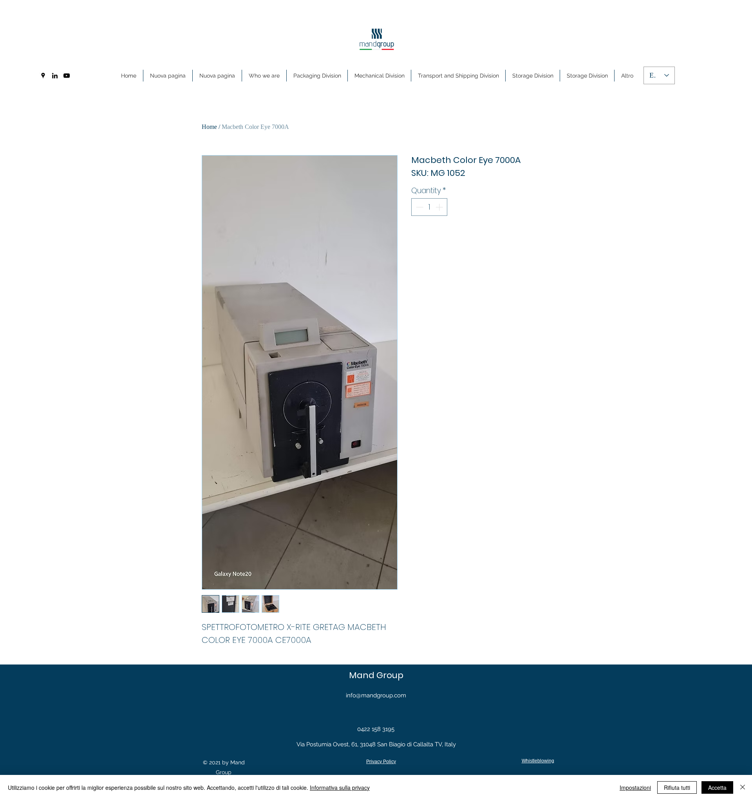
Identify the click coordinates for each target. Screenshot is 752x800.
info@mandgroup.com (376, 695)
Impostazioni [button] (635, 787)
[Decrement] (418, 207)
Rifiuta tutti (677, 787)
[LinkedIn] (55, 76)
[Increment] (440, 207)
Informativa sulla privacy (340, 787)
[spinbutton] (429, 207)
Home (209, 126)
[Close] (742, 787)
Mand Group (376, 675)
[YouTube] (66, 76)
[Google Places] (43, 76)
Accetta (717, 787)
